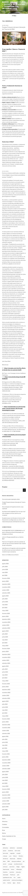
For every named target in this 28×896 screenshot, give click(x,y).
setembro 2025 (6, 593)
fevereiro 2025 (6, 613)
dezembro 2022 (6, 689)
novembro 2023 (6, 657)
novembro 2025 (6, 587)
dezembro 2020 (6, 760)
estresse (5, 866)
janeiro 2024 (5, 651)
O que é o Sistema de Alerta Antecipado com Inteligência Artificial (13, 532)
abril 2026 (4, 575)
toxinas (9, 883)
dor (24, 861)
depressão (12, 858)
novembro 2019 (6, 798)
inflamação (19, 869)
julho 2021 (4, 739)
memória (11, 872)
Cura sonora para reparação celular (11, 499)
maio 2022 (5, 710)
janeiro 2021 (5, 757)
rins (15, 877)
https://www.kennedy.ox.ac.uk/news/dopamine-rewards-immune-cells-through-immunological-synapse (13, 408)
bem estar (5, 853)
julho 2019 (4, 809)
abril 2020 (4, 783)
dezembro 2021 (6, 724)
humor (12, 869)
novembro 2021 (6, 727)
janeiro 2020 (5, 792)
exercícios (12, 866)
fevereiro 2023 (6, 683)
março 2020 (5, 786)
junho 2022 (5, 707)
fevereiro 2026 (6, 578)
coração (18, 853)
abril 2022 (4, 713)
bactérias (10, 850)
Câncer (15, 856)
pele (18, 874)
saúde (18, 877)
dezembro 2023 (6, 654)
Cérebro (21, 856)
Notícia (4, 833)
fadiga (18, 866)
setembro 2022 (6, 698)
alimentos (5, 848)
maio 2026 (5, 572)
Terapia (4, 839)
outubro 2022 (5, 695)
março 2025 (5, 610)
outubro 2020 (5, 765)
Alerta (3, 818)
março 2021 (5, 751)
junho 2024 (5, 637)
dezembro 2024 (6, 619)
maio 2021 (4, 745)
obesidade (5, 874)
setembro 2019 (6, 803)
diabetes (19, 858)
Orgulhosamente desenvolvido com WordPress (13, 892)
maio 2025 (5, 604)
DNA (8, 861)
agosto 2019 (5, 806)
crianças (5, 856)
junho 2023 (5, 672)
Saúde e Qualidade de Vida (9, 836)
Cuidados (4, 824)
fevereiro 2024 (6, 648)
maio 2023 (5, 675)
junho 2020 (5, 777)
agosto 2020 (5, 771)
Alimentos (4, 821)
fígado (23, 866)
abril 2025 (4, 607)
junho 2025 (5, 601)
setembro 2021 (6, 733)
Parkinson (12, 874)
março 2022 (5, 716)
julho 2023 (5, 669)
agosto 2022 (5, 701)
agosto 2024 (5, 631)
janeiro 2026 (5, 581)
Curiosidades (5, 827)
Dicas (3, 830)
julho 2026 (5, 566)
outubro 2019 (5, 801)
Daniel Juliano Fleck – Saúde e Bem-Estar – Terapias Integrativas (14, 5)
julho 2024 (5, 634)
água (14, 883)
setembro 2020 (6, 768)
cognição (12, 853)
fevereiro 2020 (6, 789)
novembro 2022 (6, 692)
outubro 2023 (5, 660)
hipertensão (6, 869)
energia (10, 864)
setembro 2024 (6, 628)
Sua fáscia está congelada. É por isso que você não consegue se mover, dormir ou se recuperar (13, 513)
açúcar (4, 850)
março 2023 (5, 680)
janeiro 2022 (5, 721)
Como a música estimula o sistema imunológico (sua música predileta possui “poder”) (13, 175)
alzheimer (12, 848)
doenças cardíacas (16, 861)
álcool (18, 883)
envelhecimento (18, 864)
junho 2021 (5, 742)
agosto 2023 (5, 666)
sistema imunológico (17, 880)
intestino (5, 872)
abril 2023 (4, 678)
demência (5, 858)
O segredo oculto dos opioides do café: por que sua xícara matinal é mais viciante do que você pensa (14, 543)
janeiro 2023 (5, 686)
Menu (14, 15)
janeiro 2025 (5, 616)
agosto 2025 (5, 596)
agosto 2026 (5, 563)
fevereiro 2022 (6, 719)
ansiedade (19, 848)
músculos (18, 872)
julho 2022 (5, 704)
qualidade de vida (7, 877)
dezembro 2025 (6, 584)
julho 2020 (5, 774)
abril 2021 (4, 748)
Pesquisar (4, 487)
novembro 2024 (6, 622)
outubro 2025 (5, 590)
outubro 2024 (5, 625)
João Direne (5, 548)
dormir (4, 864)
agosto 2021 (5, 736)
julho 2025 (5, 598)
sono (4, 883)
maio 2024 (5, 639)
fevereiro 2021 (6, 754)
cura (10, 856)
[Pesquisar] (24, 490)
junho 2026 (5, 569)
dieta (4, 861)
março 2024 (5, 645)
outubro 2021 (5, 730)
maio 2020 (5, 780)
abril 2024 (4, 642)
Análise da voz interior (13, 554)
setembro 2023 (6, 663)
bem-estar (17, 850)
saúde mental (6, 880)
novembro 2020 (6, 762)
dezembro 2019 (6, 795)
